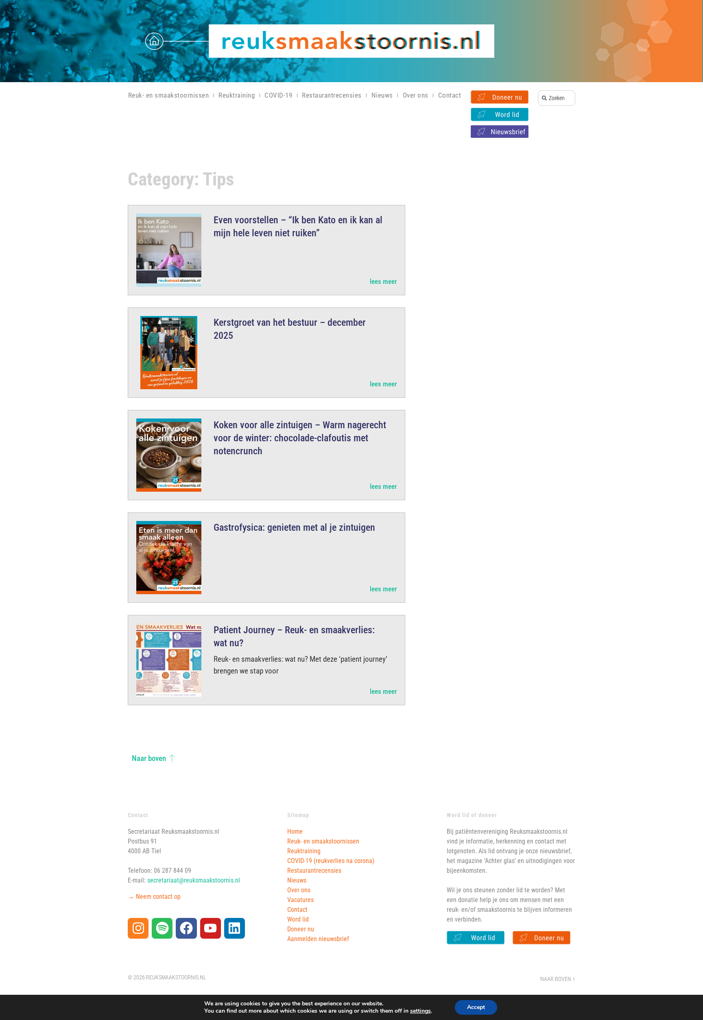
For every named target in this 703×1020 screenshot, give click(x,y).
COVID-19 (278, 95)
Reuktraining (236, 95)
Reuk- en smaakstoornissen (168, 95)
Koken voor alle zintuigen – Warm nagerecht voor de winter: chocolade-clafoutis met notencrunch (300, 438)
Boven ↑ (565, 979)
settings (420, 1011)
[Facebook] (186, 928)
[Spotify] (162, 928)
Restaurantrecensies (332, 95)
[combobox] (556, 98)
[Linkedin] (234, 928)
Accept (476, 1007)
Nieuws (382, 95)
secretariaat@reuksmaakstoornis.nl (193, 880)
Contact (449, 95)
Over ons (415, 95)
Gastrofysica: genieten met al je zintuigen (294, 527)
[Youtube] (210, 928)
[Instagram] (138, 928)
